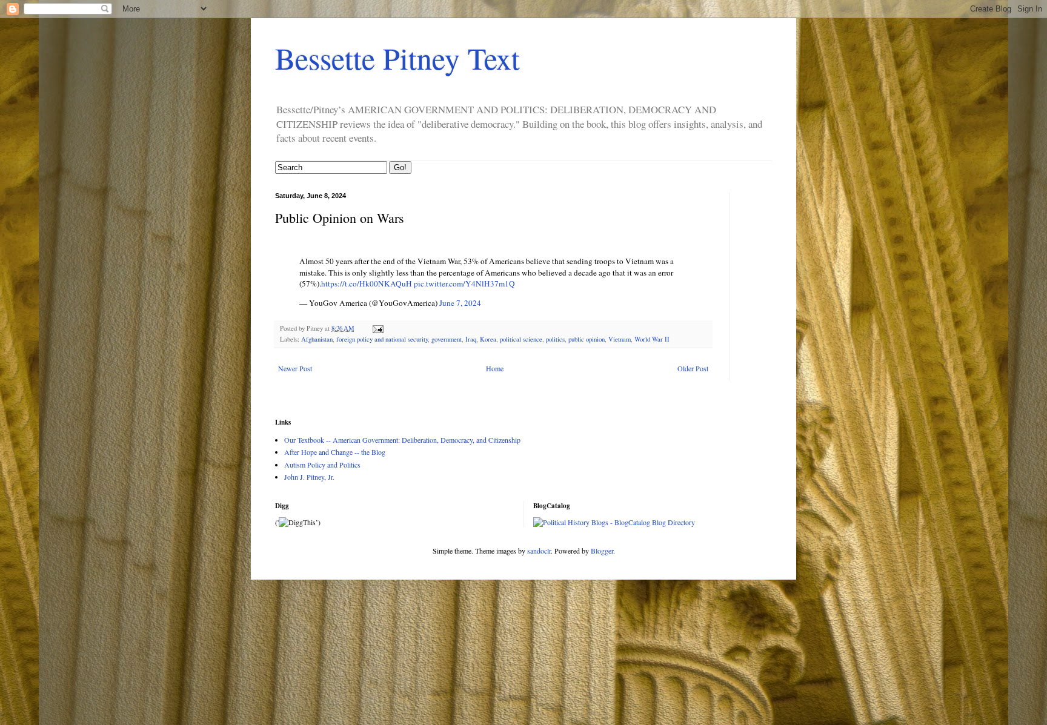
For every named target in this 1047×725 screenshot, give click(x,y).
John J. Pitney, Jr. (309, 477)
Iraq (470, 339)
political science (521, 339)
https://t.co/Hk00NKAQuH (366, 283)
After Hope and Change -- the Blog (334, 452)
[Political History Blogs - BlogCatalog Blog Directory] (614, 522)
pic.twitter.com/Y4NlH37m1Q (464, 283)
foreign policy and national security (382, 339)
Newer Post (295, 368)
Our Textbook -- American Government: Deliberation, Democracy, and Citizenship (402, 440)
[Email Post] (377, 328)
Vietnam (619, 339)
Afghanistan (317, 339)
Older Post (692, 368)
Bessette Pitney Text (397, 58)
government (446, 339)
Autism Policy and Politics (322, 464)
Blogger (602, 550)
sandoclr (539, 550)
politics (555, 339)
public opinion (586, 339)
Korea (488, 339)
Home (495, 368)
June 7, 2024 (460, 302)
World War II (652, 339)
